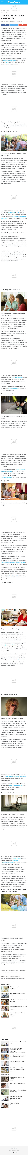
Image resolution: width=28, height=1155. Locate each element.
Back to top (14, 1148)
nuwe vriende (11, 212)
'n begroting (11, 575)
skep (17, 575)
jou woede (8, 645)
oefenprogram (16, 858)
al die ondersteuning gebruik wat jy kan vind (13, 562)
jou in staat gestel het (17, 377)
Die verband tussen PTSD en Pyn (17, 1083)
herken (7, 62)
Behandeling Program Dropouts (17, 993)
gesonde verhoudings (13, 388)
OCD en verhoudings (14, 1103)
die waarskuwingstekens (9, 60)
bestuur (14, 645)
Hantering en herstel (11, 10)
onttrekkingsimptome (6, 477)
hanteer (23, 660)
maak (18, 212)
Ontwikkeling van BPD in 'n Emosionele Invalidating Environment (16, 1050)
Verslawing (3, 10)
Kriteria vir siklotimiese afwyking (17, 1061)
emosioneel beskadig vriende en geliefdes (15, 776)
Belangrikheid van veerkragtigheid (18, 1041)
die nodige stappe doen (15, 785)
